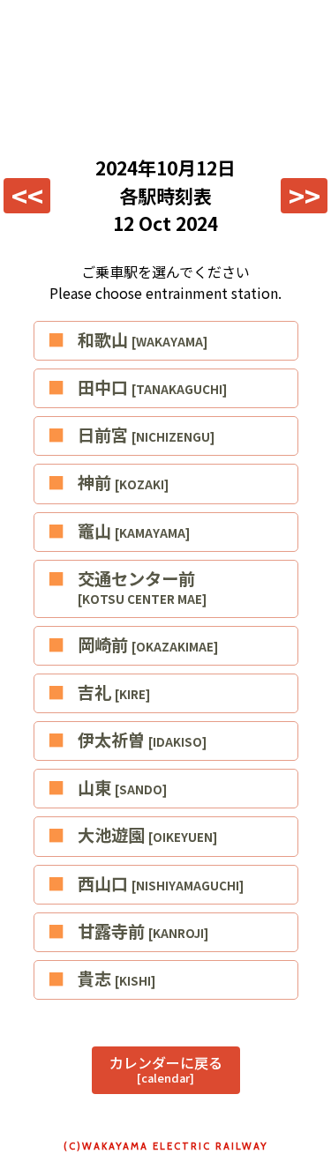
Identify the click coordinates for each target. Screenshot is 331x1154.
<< (27, 195)
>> (304, 195)
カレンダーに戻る (165, 1069)
